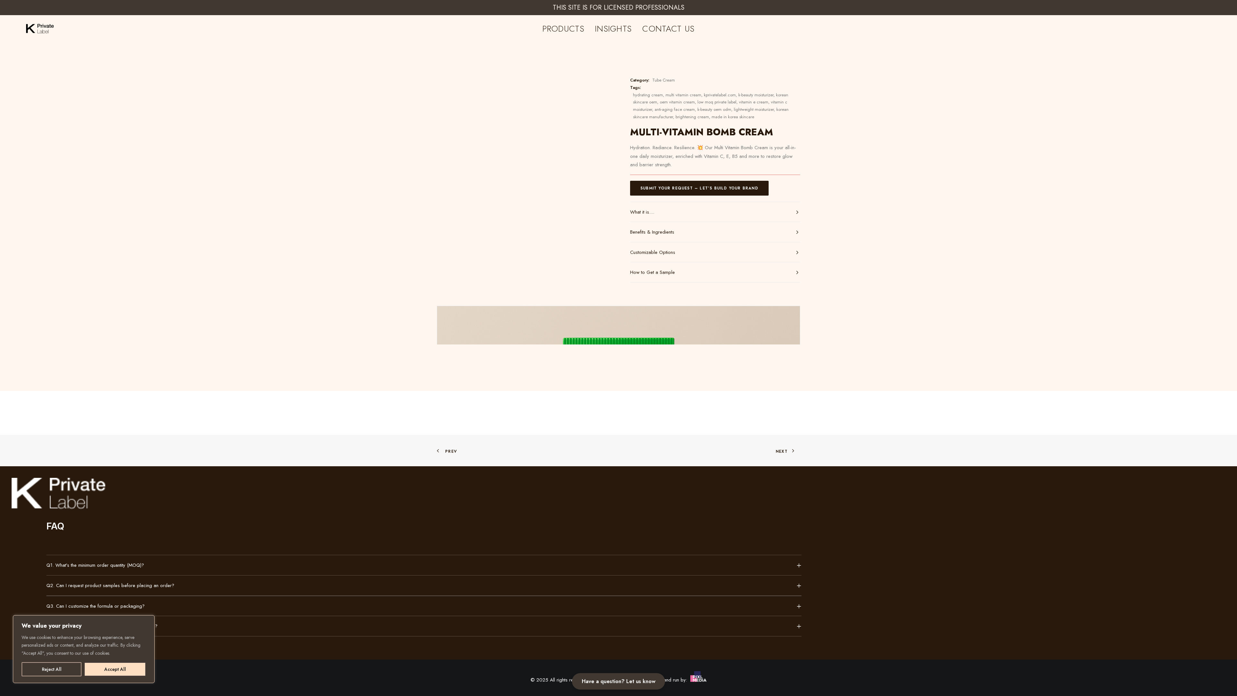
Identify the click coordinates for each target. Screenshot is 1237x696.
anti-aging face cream (675, 109)
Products (563, 29)
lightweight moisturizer (754, 109)
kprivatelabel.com (720, 95)
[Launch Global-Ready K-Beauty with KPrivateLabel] (33, 29)
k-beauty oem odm (714, 109)
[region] (84, 649)
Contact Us (668, 29)
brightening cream (692, 117)
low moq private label (716, 102)
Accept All (115, 669)
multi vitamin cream (683, 95)
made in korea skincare (733, 117)
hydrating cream (648, 95)
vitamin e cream (753, 102)
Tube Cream (663, 80)
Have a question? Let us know (619, 681)
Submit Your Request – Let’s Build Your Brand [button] (699, 188)
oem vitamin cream (677, 102)
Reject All (52, 669)
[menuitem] (563, 28)
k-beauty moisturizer (755, 95)
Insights (613, 29)
